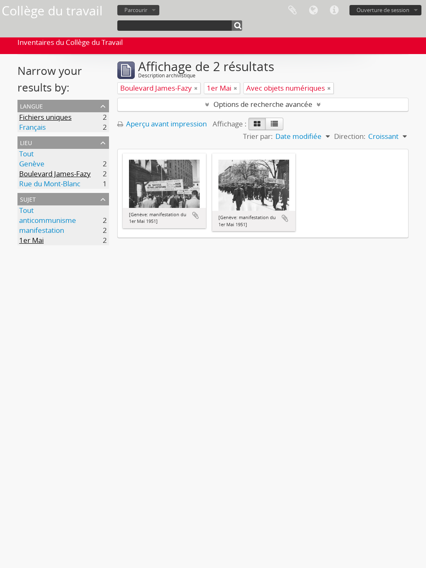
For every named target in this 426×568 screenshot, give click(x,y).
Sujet (28, 198)
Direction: (350, 136)
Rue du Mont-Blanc (49, 183)
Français (32, 127)
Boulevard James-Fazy (55, 173)
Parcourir (135, 10)
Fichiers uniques (45, 117)
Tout (26, 153)
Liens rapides (334, 10)
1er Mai (31, 240)
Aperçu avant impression (165, 123)
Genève (32, 163)
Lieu (26, 142)
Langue (313, 10)
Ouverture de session (383, 10)
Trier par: (258, 136)
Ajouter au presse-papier (195, 215)
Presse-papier (292, 10)
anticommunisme (47, 220)
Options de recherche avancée (262, 104)
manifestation (41, 230)
